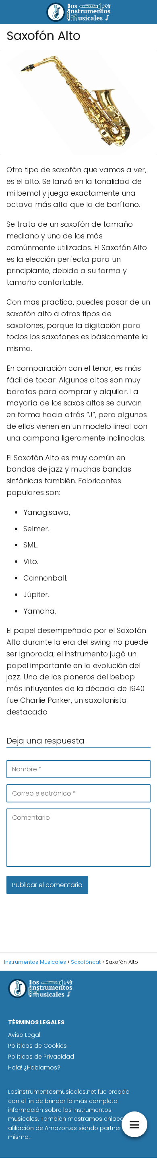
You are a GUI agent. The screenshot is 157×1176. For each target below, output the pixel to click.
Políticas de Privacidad (41, 1057)
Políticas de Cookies (37, 1046)
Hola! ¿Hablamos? (34, 1067)
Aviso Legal (24, 1035)
